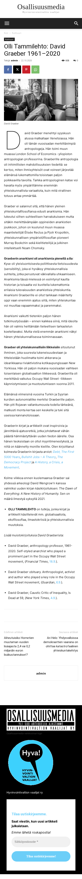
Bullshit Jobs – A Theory (38, 457)
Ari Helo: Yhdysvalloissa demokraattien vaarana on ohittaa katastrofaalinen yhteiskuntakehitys (60, 644)
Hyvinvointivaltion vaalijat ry (25, 792)
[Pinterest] (26, 69)
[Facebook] (8, 69)
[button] (76, 23)
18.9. (52, 561)
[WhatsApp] (35, 69)
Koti (6, 33)
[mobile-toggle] (6, 23)
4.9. (53, 598)
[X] (17, 69)
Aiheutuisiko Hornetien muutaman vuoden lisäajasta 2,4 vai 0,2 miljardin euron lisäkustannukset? (19, 646)
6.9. (58, 582)
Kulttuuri (16, 33)
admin (14, 60)
